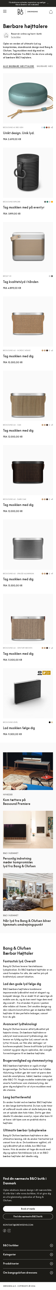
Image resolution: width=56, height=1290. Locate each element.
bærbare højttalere (33, 1032)
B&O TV (12, 1079)
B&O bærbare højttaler (33, 969)
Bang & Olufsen (11, 1029)
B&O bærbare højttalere (16, 989)
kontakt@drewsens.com (18, 1224)
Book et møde (28, 1208)
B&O (39, 1145)
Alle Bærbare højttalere (18, 66)
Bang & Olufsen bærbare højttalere (22, 1135)
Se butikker (16, 37)
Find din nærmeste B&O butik (28, 1216)
